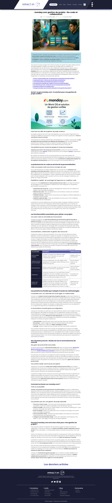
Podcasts (69, 4)
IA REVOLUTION (34, 490)
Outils (60, 4)
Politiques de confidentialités (60, 501)
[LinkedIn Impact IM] (57, 482)
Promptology (34, 493)
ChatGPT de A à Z (35, 491)
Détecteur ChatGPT (49, 490)
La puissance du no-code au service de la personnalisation (49, 80)
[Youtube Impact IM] (92, 4)
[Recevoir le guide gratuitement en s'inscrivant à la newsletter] (85, 5)
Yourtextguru (48, 493)
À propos (75, 4)
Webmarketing (64, 491)
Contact (80, 4)
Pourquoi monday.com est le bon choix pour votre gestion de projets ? (52, 88)
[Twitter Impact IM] (92, 3)
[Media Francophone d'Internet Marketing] (31, 7)
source (45, 151)
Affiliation (78, 491)
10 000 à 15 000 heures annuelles (46, 350)
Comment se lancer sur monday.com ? (43, 86)
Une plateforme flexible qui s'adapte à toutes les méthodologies (51, 83)
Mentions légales (49, 501)
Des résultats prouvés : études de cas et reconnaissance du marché (51, 85)
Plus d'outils (47, 495)
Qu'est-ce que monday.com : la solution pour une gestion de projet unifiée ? (54, 78)
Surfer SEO (47, 491)
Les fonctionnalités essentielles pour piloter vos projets (48, 81)
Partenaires (79, 488)
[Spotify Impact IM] (92, 6)
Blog (64, 4)
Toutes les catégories (65, 495)
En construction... (35, 495)
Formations (53, 4)
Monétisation (63, 493)
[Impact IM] (56, 472)
